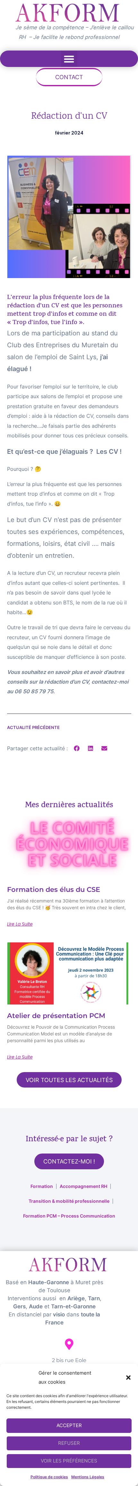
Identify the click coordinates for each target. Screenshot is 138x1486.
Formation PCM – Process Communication (69, 1216)
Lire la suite (20, 924)
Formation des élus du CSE (53, 889)
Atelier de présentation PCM (56, 1016)
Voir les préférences (69, 1461)
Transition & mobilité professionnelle (69, 1201)
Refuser (69, 1443)
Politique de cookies (49, 1476)
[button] (128, 1377)
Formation (41, 1186)
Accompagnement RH (83, 1186)
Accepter (69, 1425)
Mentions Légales (87, 1476)
